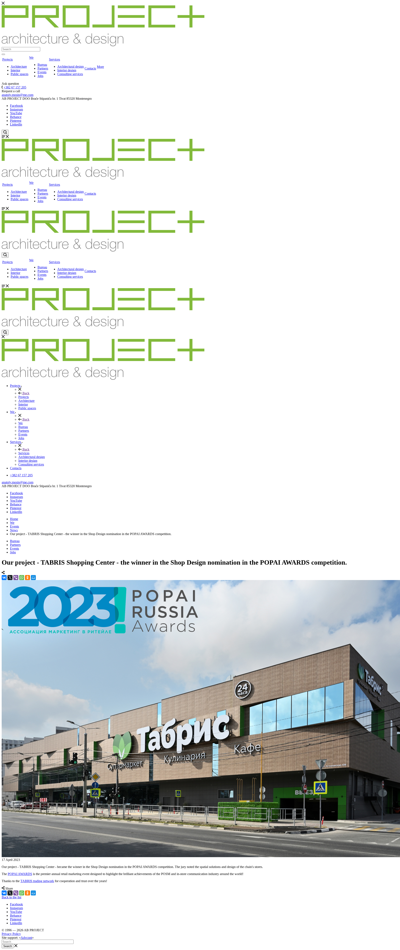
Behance (15, 117)
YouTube (16, 113)
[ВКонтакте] (4, 577)
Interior (15, 70)
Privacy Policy (11, 934)
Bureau (42, 64)
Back (25, 393)
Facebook (16, 105)
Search (7, 946)
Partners (43, 68)
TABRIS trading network (37, 881)
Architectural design (70, 66)
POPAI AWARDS (20, 874)
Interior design (66, 70)
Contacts (90, 68)
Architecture (19, 66)
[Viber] (15, 577)
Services (54, 59)
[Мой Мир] (33, 577)
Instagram (16, 109)
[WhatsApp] (21, 577)
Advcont (26, 937)
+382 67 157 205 (15, 87)
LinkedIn (16, 124)
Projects (7, 59)
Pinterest (15, 120)
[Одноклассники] (27, 577)
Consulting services (70, 74)
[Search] (3, 54)
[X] (10, 577)
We (31, 57)
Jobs (40, 76)
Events (42, 72)
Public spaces (19, 74)
